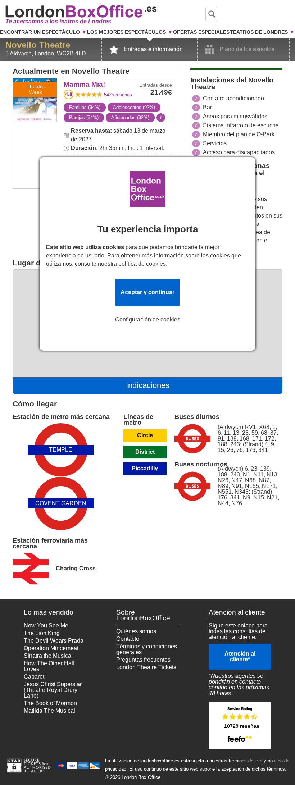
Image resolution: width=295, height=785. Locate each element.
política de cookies (142, 264)
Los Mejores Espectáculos (126, 32)
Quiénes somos (136, 631)
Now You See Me (46, 625)
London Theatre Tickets (146, 667)
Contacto (127, 639)
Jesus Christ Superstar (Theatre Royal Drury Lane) (53, 690)
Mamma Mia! (34, 83)
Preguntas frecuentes (143, 660)
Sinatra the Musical (48, 656)
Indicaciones (147, 385)
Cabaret (34, 677)
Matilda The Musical (49, 711)
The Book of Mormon (50, 703)
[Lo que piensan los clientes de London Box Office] (240, 725)
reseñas (118, 94)
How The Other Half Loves (49, 666)
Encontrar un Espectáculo (40, 32)
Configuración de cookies (147, 320)
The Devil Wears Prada (53, 641)
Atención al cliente (239, 656)
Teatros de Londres (259, 32)
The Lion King (42, 633)
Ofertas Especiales (201, 32)
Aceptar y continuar (147, 292)
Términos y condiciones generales (146, 649)
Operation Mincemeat (51, 648)
